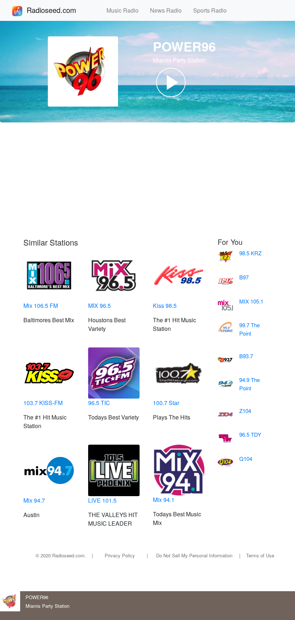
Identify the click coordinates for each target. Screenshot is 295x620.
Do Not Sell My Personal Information (194, 555)
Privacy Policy (120, 555)
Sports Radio (212, 10)
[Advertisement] (147, 180)
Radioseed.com (60, 10)
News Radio (168, 10)
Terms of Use (260, 555)
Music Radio (125, 10)
